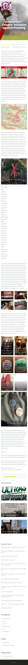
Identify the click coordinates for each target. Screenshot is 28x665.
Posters (4, 628)
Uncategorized (5, 631)
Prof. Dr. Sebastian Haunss (7, 656)
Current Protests (6, 618)
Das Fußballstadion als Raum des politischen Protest (13, 547)
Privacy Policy (5, 642)
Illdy (16, 662)
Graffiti (4, 623)
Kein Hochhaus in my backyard (8, 559)
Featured (7, 47)
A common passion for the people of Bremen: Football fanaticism (13, 587)
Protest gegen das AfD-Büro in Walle (9, 579)
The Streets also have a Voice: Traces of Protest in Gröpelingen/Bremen (12, 596)
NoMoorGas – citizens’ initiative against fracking (12, 604)
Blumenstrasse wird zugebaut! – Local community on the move (13, 574)
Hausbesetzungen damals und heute (9, 556)
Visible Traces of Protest (7, 607)
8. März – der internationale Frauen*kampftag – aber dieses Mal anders (13, 564)
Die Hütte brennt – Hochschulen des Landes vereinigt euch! (13, 569)
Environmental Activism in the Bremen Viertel (11, 600)
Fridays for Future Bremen (7, 591)
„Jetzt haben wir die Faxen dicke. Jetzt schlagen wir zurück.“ (13, 551)
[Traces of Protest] (6, 5)
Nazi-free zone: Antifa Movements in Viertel (11, 582)
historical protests (6, 626)
